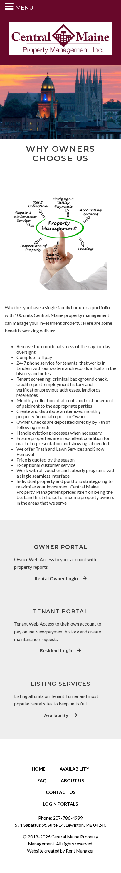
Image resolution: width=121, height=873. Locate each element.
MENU (24, 7)
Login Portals (60, 804)
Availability (56, 715)
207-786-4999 (68, 818)
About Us (72, 780)
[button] (10, 6)
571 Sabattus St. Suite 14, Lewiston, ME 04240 (60, 825)
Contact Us (60, 792)
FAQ (42, 780)
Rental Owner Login (56, 578)
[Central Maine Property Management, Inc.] (60, 39)
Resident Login (56, 650)
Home (39, 768)
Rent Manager (80, 850)
